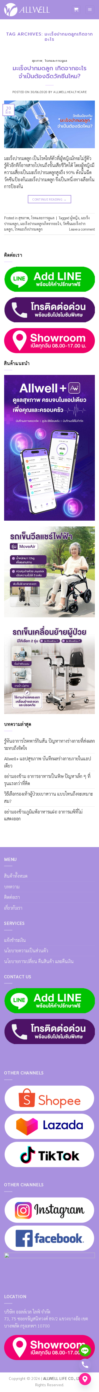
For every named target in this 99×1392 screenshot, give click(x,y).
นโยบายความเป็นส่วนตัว (26, 950)
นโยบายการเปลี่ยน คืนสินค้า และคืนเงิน (39, 961)
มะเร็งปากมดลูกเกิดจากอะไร (40, 223)
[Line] (85, 1350)
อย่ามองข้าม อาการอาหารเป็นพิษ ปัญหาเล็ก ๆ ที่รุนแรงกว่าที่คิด (47, 779)
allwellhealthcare (70, 92)
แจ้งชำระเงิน (15, 940)
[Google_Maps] (85, 1379)
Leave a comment (82, 229)
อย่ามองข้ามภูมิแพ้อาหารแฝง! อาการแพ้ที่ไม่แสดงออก (43, 815)
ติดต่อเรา (12, 897)
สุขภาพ (37, 60)
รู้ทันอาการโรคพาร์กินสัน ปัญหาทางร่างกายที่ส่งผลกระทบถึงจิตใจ (49, 744)
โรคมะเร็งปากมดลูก (29, 229)
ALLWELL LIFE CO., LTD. (63, 1378)
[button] (76, 9)
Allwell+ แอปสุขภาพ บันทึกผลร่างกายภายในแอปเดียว (47, 762)
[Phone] (85, 1365)
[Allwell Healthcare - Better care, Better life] (27, 9)
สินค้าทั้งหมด (16, 876)
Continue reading (49, 199)
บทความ (12, 887)
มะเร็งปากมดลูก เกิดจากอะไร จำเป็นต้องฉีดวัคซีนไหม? (50, 72)
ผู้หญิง (74, 217)
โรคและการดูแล (56, 60)
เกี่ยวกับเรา (13, 908)
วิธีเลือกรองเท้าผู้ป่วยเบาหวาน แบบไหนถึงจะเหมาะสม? (48, 797)
